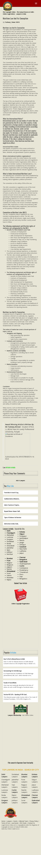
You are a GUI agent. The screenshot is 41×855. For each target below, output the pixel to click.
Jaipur (21, 553)
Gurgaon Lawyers (4, 801)
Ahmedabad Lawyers (25, 796)
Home (3, 821)
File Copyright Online (9, 12)
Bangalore (23, 559)
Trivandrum (23, 572)
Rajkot (9, 580)
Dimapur (22, 545)
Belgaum (10, 565)
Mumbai (10, 558)
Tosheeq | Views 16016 (12, 22)
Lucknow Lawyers (4, 791)
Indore (9, 575)
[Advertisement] (20, 627)
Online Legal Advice (9, 14)
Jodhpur (9, 552)
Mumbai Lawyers (24, 775)
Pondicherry (23, 570)
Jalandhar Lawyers (15, 781)
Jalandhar (10, 548)
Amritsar (10, 554)
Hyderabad (23, 562)
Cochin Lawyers (15, 791)
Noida (9, 543)
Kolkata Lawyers (35, 775)
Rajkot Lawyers (15, 796)
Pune (8, 560)
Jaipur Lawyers (35, 786)
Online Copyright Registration (21, 604)
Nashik (9, 569)
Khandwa (10, 578)
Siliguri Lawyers (35, 781)
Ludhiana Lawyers (35, 791)
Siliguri (21, 534)
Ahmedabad (11, 571)
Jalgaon (9, 567)
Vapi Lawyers (15, 786)
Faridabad (10, 541)
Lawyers (9, 821)
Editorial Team (23, 821)
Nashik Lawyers (24, 791)
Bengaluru (23, 579)
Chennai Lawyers (35, 796)
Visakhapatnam (25, 564)
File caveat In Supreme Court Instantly (20, 762)
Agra (8, 550)
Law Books (14, 823)
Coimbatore (23, 568)
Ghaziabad (10, 546)
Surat (9, 573)
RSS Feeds (23, 823)
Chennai (22, 557)
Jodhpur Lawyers (15, 801)
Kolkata (22, 532)
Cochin (21, 566)
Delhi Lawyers (4, 775)
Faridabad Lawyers (15, 775)
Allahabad (10, 535)
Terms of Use (5, 823)
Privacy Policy (34, 821)
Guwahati (22, 547)
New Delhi (23, 549)
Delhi (8, 531)
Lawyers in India (21, 14)
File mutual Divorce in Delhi (25, 12)
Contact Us (31, 823)
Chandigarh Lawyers (5, 781)
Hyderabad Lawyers (36, 801)
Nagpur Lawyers (24, 786)
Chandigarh (11, 533)
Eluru (21, 574)
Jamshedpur (23, 538)
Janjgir (21, 542)
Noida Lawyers (4, 796)
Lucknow (10, 537)
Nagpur (9, 563)
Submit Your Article (20, 583)
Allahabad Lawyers (4, 786)
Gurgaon (10, 539)
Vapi (21, 576)
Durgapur (23, 536)
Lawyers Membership (14, 715)
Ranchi (21, 540)
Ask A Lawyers (20, 480)
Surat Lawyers (24, 801)
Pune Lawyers (24, 781)
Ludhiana (22, 551)
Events (15, 821)
